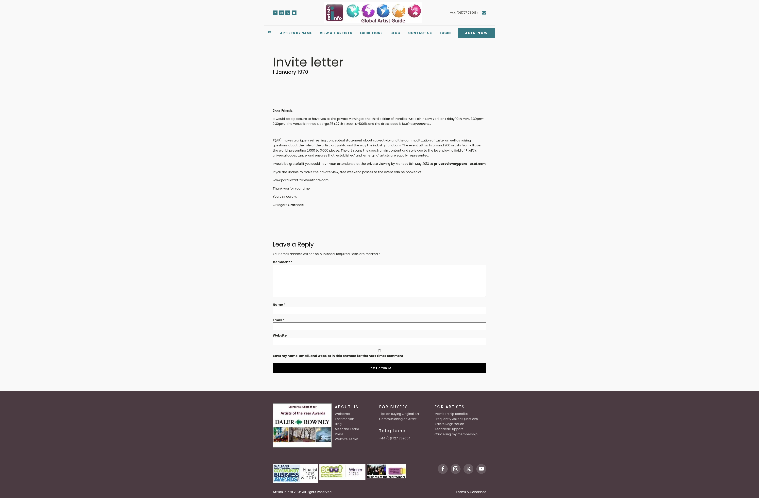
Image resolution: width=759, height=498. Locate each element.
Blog (395, 33)
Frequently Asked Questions (456, 419)
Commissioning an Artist (398, 419)
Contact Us (420, 33)
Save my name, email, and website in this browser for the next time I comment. (338, 356)
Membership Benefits (451, 414)
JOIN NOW (476, 33)
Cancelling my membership (456, 434)
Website (280, 335)
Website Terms (347, 439)
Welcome (342, 414)
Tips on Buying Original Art (399, 414)
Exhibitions (371, 33)
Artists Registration (449, 424)
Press (339, 434)
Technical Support (448, 429)
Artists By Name (296, 33)
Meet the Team (347, 429)
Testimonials (344, 419)
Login (445, 33)
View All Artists (336, 33)
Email (279, 320)
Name (279, 304)
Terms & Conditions (471, 492)
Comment (282, 262)
